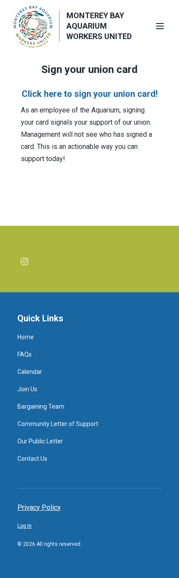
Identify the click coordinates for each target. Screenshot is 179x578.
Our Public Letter (40, 441)
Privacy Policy (39, 507)
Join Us (27, 389)
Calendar (29, 371)
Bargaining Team (40, 406)
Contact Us (32, 458)
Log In (24, 526)
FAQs (24, 354)
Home (25, 337)
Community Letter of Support (57, 423)
